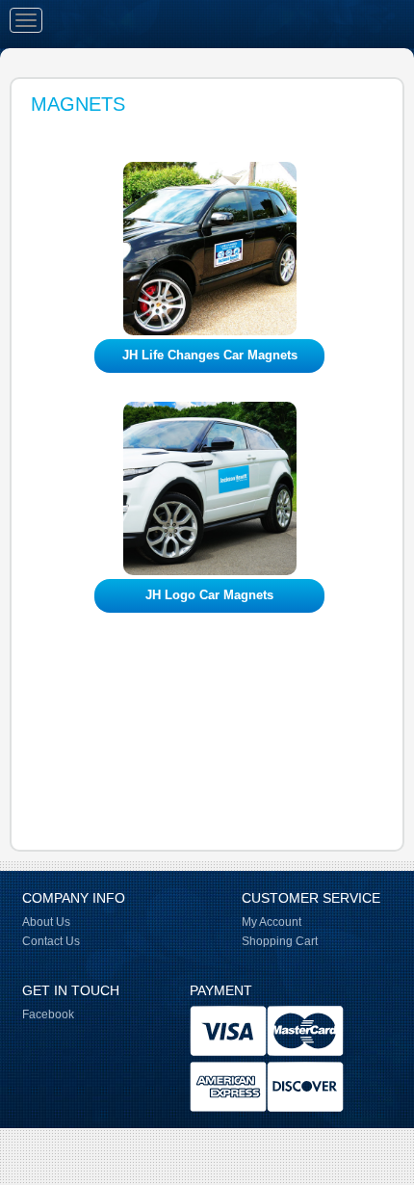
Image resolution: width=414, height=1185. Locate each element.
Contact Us (51, 941)
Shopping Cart (280, 941)
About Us (46, 922)
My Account (271, 922)
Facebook (48, 1014)
